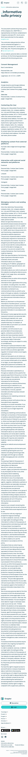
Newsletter (15, 703)
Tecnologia (4, 712)
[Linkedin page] (2, 737)
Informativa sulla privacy (7, 743)
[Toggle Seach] (22, 3)
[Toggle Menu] (26, 3)
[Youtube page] (5, 737)
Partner (3, 718)
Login (15, 707)
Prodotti (3, 714)
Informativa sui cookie (6, 745)
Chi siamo (3, 721)
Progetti (3, 716)
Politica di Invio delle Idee (7, 746)
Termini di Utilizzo (19, 745)
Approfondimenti (5, 723)
